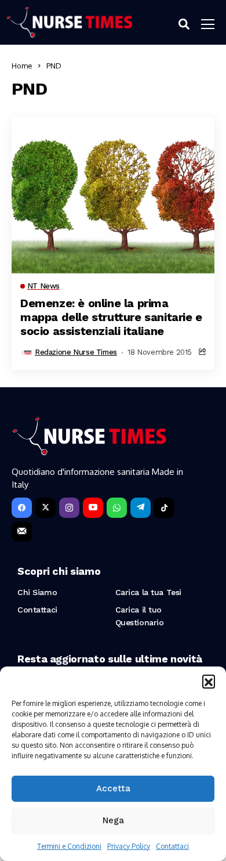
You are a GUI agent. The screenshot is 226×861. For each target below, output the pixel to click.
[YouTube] (93, 508)
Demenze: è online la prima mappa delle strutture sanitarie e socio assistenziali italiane (111, 317)
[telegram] (140, 508)
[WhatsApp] (117, 508)
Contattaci (172, 846)
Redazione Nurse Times (76, 352)
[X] (45, 508)
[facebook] (22, 508)
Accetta (113, 788)
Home (22, 65)
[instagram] (69, 508)
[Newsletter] (22, 531)
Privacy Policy (128, 846)
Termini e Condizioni (69, 846)
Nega (113, 820)
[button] (208, 681)
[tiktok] (164, 508)
